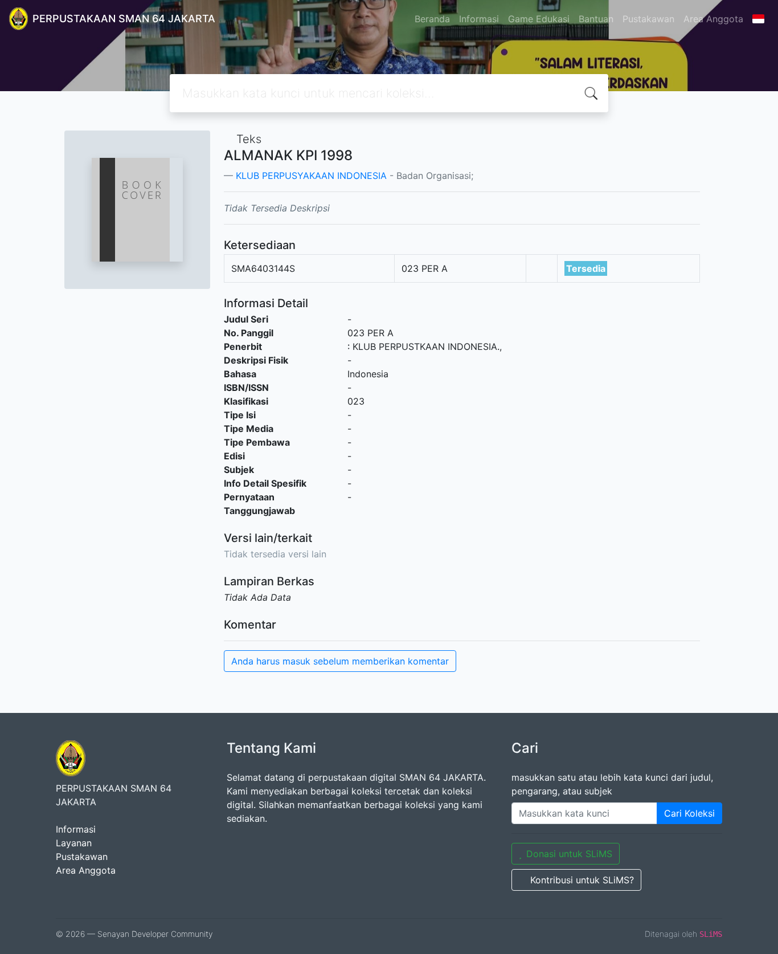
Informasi (479, 19)
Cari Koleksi (689, 813)
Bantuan (596, 19)
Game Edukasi (539, 19)
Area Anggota (713, 19)
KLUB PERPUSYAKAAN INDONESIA (311, 175)
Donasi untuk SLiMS (569, 853)
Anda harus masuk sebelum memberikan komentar (340, 661)
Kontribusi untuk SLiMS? (582, 880)
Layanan (74, 843)
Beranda (432, 19)
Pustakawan (648, 19)
